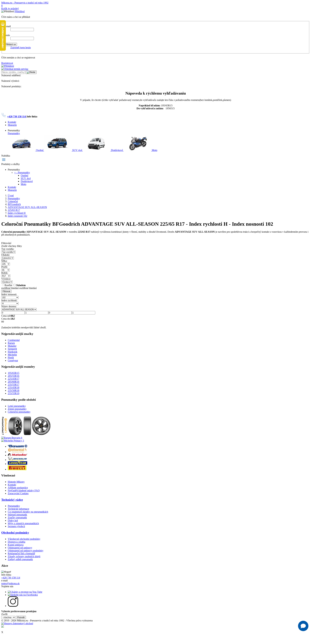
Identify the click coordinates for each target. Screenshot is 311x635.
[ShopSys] (17, 623)
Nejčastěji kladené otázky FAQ (24, 490)
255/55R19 (13, 393)
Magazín (12, 125)
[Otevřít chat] (303, 626)
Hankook (12, 351)
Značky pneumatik (17, 517)
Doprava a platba (16, 541)
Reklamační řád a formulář (21, 553)
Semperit (12, 348)
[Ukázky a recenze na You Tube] (25, 591)
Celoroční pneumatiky (19, 411)
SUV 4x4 (77, 150)
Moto (154, 150)
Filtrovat (6, 291)
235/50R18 (13, 390)
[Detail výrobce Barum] (17, 446)
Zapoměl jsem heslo (20, 47)
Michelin (12, 354)
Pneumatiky (14, 133)
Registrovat (7, 63)
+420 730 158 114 (17, 116)
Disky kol (13, 520)
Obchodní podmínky (15, 532)
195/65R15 (13, 373)
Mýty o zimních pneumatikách (23, 523)
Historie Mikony (16, 481)
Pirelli (11, 357)
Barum (11, 343)
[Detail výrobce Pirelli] (17, 469)
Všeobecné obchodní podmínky (24, 539)
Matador (12, 346)
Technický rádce (12, 499)
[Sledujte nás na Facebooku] (23, 594)
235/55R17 (13, 384)
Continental (14, 340)
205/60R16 (13, 381)
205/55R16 (13, 375)
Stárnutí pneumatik (17, 514)
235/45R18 (13, 387)
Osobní (39, 150)
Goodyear (13, 360)
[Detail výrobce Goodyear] (17, 463)
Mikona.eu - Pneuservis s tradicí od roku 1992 (24, 2)
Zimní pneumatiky (17, 409)
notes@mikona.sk (10, 583)
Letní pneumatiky (17, 406)
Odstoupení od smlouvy (20, 547)
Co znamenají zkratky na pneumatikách (28, 511)
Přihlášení (20, 11)
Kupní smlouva (15, 544)
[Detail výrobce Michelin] (17, 459)
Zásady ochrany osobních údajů (24, 556)
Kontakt (12, 122)
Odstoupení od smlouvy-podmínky (25, 550)
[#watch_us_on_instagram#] (13, 605)
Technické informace (18, 508)
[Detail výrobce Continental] (17, 451)
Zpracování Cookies (18, 493)
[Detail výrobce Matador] (17, 455)
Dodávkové (117, 150)
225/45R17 (13, 378)
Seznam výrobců (16, 526)
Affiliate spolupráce (18, 487)
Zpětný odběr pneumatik (20, 559)
